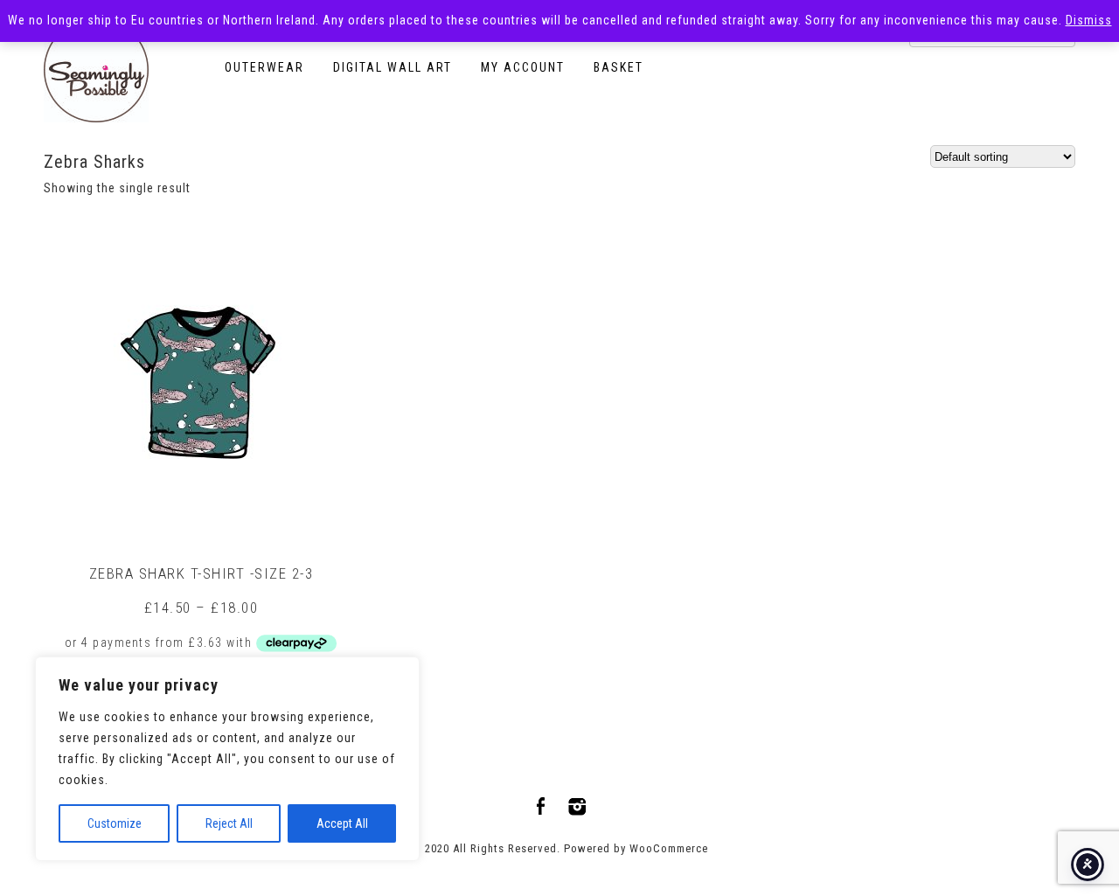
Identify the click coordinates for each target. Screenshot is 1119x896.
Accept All (342, 823)
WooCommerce (668, 848)
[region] (227, 758)
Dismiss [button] (1089, 20)
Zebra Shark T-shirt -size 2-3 (201, 573)
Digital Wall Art (392, 67)
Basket (618, 67)
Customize (114, 823)
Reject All (229, 823)
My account (523, 67)
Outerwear (264, 67)
